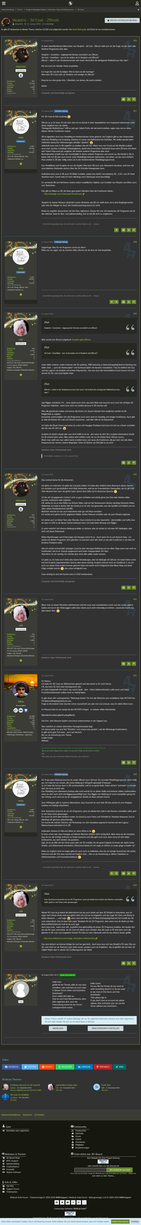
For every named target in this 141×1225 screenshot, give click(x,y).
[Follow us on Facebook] (57, 1202)
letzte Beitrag (77, 29)
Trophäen (10, 85)
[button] (3, 3)
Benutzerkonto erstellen (105, 1028)
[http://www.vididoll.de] (20, 375)
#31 (135, 599)
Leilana (12, 1088)
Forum (78, 1136)
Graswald (10, 1169)
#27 (135, 111)
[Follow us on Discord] (84, 1202)
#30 (135, 474)
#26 (135, 40)
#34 (135, 885)
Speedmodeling (12, 1164)
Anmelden (57, 1028)
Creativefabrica (12, 1166)
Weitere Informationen (120, 1221)
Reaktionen (11, 81)
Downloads (80, 1142)
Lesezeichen (11, 728)
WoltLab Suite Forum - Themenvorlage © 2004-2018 (38, 1197)
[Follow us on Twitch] (79, 1202)
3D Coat (59, 1090)
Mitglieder (79, 1145)
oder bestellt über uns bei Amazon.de (103, 1166)
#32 (135, 675)
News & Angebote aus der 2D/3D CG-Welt (25, 1090)
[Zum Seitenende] (138, 9)
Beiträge (10, 87)
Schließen (135, 1221)
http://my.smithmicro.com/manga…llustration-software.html (69, 938)
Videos (9, 726)
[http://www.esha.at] (20, 164)
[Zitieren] (123, 99)
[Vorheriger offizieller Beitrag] (112, 302)
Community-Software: (70, 1208)
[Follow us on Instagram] (73, 1202)
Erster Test (106, 1085)
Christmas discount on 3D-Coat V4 (25, 1085)
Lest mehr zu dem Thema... (103, 1176)
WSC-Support (12, 1161)
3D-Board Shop (13, 1158)
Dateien (10, 91)
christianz (13, 1097)
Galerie (78, 1139)
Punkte (9, 83)
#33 (135, 774)
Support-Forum (12, 1189)
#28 (135, 242)
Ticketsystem (11, 1192)
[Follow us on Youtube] (68, 1202)
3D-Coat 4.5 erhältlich (19, 1095)
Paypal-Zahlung (69, 1218)
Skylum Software (13, 1172)
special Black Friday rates (66, 1085)
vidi (63, 456)
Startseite (79, 1133)
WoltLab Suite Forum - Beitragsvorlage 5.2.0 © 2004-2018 (100, 1197)
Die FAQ (9, 1186)
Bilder (9, 89)
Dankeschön (80, 1130)
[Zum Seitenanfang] (134, 99)
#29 (135, 313)
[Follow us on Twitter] (62, 1202)
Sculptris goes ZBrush (81, 339)
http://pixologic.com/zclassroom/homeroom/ (63, 194)
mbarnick (19, 24)
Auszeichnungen (82, 1147)
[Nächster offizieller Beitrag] (116, 230)
